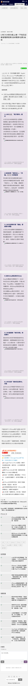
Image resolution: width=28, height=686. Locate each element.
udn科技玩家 (3, 31)
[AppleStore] (19, 676)
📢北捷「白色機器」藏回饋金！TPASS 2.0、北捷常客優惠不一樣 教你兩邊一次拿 (14, 477)
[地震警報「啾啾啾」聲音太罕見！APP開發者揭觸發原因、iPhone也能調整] (6, 623)
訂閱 (20, 679)
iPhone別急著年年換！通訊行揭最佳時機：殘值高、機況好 (19, 518)
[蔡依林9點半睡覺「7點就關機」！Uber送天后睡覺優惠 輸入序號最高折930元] (6, 599)
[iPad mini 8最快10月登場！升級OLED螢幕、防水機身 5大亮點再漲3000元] (6, 528)
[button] (25, 1)
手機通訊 (11, 4)
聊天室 (15, 545)
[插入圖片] (22, 662)
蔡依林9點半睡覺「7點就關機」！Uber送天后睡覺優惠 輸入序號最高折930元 (19, 598)
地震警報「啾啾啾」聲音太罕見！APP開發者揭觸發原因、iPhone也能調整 (19, 622)
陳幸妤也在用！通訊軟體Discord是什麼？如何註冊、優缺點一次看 (19, 606)
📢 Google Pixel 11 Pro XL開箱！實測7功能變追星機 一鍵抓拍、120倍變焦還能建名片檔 (13, 465)
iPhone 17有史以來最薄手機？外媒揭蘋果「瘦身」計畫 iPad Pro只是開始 (19, 567)
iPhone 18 (4, 514)
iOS (7, 542)
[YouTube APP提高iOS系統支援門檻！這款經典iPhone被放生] (6, 631)
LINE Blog (19, 163)
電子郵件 (4, 548)
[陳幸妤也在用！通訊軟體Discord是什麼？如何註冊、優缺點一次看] (6, 607)
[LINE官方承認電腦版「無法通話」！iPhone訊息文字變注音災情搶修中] (6, 560)
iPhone (18, 542)
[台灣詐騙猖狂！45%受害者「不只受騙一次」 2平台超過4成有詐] (6, 615)
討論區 (3, 647)
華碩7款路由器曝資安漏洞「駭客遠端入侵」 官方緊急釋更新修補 (19, 576)
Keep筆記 (9, 545)
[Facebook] (9, 676)
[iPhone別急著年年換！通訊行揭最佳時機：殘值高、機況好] (6, 519)
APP (24, 542)
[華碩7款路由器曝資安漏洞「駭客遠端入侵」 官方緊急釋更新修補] (6, 577)
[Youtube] (23, 1)
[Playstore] (17, 676)
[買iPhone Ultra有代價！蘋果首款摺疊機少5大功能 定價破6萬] (6, 536)
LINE (3, 542)
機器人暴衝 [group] (24, 8)
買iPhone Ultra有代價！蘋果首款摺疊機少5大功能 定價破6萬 (19, 535)
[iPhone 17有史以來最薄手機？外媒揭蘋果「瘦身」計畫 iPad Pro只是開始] (6, 568)
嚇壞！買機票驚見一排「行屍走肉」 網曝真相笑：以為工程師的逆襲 (18, 638)
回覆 (26, 661)
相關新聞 (3, 593)
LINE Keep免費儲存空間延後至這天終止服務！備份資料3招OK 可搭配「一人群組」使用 (15, 96)
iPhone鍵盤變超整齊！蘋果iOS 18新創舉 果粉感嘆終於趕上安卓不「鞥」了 (19, 584)
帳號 (21, 545)
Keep (3, 545)
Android (13, 542)
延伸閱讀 (3, 554)
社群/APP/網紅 (20, 4)
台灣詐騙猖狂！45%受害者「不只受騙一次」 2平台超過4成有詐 (19, 614)
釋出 (10, 104)
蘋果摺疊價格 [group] (14, 8)
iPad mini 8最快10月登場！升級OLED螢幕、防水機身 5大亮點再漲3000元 (19, 527)
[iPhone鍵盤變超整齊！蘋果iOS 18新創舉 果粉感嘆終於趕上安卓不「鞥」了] (6, 585)
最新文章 (4, 4)
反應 (18, 429)
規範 (2, 661)
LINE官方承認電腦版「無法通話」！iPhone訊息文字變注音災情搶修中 (19, 559)
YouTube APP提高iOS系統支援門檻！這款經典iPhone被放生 (19, 630)
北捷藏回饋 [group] (4, 8)
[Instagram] (11, 676)
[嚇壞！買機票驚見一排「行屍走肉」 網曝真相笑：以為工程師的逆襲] (6, 639)
